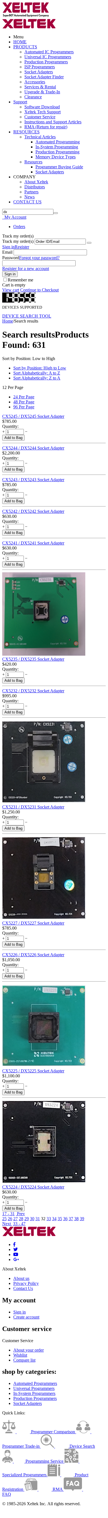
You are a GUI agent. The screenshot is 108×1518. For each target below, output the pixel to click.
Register (22, 246)
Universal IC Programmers (47, 56)
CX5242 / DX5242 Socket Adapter (33, 511)
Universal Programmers (34, 1388)
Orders (19, 226)
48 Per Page (23, 402)
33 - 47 (19, 1223)
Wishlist (20, 1355)
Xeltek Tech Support (42, 111)
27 (15, 1218)
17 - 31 (8, 1213)
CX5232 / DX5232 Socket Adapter (33, 690)
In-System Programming (56, 146)
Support (20, 101)
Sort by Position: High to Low (39, 368)
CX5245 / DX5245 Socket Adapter (33, 416)
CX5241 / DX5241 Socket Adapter (33, 543)
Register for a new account (25, 268)
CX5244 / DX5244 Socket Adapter (33, 448)
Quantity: (10, 426)
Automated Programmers (35, 1383)
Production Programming (57, 151)
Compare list (24, 1360)
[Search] (55, 213)
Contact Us (23, 1288)
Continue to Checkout (39, 290)
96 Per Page (23, 407)
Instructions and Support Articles (52, 121)
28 (21, 1218)
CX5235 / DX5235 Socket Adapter (33, 659)
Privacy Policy (26, 1283)
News (29, 196)
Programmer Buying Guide (59, 166)
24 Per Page (23, 397)
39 (82, 1218)
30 (32, 1218)
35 (60, 1218)
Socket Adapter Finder (44, 76)
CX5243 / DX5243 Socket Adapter (33, 479)
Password (10, 257)
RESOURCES (26, 131)
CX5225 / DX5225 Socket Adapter (33, 1070)
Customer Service (39, 116)
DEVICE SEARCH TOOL (26, 316)
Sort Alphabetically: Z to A (36, 378)
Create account (26, 1317)
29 (26, 1218)
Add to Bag (13, 438)
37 (71, 1218)
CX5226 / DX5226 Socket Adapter (33, 954)
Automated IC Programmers (49, 51)
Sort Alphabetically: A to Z (36, 373)
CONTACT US (27, 201)
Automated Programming (57, 141)
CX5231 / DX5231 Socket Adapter (33, 807)
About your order (28, 1350)
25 (4, 1218)
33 (49, 1218)
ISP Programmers (39, 66)
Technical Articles (40, 136)
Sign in (8, 246)
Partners (31, 191)
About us (21, 1278)
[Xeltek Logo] (25, 16)
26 (10, 1218)
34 (54, 1218)
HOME (20, 41)
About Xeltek (36, 181)
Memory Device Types (55, 156)
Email (7, 252)
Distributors (34, 186)
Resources (33, 161)
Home (7, 321)
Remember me (20, 280)
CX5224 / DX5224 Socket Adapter (33, 1187)
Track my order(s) (18, 241)
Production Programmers (46, 61)
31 (37, 1218)
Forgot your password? (39, 257)
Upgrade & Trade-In (42, 91)
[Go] (89, 243)
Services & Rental (40, 86)
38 (76, 1218)
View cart (10, 290)
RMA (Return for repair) (45, 126)
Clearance (33, 96)
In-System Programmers (34, 1393)
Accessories (34, 81)
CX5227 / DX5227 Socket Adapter (33, 923)
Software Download (42, 106)
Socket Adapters (38, 71)
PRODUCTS (25, 46)
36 (65, 1218)
